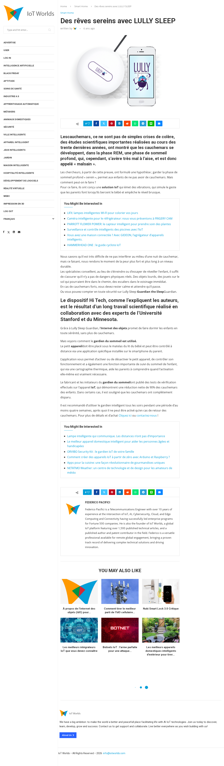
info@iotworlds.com (114, 753)
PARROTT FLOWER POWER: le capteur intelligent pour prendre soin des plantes (119, 224)
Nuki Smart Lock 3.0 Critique (161, 608)
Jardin (8, 157)
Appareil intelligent (16, 142)
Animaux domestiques (17, 119)
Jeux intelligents (14, 150)
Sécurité (9, 127)
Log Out (8, 211)
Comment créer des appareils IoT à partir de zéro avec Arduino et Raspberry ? (118, 457)
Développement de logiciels (21, 180)
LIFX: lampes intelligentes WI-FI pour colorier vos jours (102, 213)
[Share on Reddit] (127, 123)
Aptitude (9, 81)
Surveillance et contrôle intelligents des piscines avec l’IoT (105, 229)
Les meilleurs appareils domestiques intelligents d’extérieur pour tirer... (160, 651)
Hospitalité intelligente (19, 173)
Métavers (9, 111)
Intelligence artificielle (19, 65)
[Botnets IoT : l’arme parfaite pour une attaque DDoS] (120, 630)
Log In (7, 58)
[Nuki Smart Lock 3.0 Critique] (161, 591)
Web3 (6, 196)
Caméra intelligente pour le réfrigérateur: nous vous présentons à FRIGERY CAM (119, 218)
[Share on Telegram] (143, 123)
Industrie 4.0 (11, 96)
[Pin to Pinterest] (111, 123)
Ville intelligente (15, 134)
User (6, 50)
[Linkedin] (14, 232)
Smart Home (81, 6)
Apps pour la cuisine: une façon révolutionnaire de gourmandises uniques (116, 463)
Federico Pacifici (97, 502)
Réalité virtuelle (14, 188)
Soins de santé (13, 88)
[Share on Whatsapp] (135, 123)
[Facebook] (3, 232)
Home (63, 6)
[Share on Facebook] (96, 123)
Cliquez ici (125, 415)
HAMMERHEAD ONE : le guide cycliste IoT (94, 245)
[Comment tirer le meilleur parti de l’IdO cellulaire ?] (120, 591)
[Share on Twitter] (103, 123)
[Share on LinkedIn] (119, 123)
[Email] (19, 232)
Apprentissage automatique (21, 104)
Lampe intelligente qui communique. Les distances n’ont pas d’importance (116, 436)
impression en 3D (14, 203)
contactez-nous (146, 415)
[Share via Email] (159, 123)
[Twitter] (8, 232)
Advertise (10, 42)
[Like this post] (89, 123)
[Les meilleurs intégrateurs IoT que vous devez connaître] (79, 630)
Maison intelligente (16, 165)
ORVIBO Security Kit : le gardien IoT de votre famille (100, 452)
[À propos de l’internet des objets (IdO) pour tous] (79, 591)
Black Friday (11, 73)
